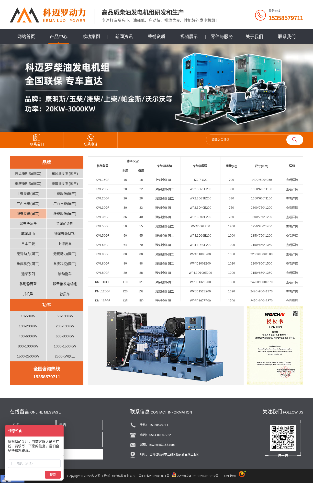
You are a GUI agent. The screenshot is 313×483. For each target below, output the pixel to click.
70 (141, 245)
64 (125, 245)
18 (141, 180)
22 (141, 189)
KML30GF (102, 207)
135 (125, 300)
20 (125, 189)
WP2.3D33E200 (200, 198)
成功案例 (91, 36)
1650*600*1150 (261, 189)
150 (141, 300)
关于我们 (254, 36)
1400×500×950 (261, 180)
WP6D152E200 (200, 291)
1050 (231, 254)
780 (231, 217)
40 (141, 217)
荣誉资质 (156, 36)
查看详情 (292, 180)
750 (231, 207)
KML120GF (102, 291)
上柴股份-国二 (164, 180)
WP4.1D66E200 (200, 235)
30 (125, 207)
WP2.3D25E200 (200, 189)
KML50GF (102, 226)
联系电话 (91, 144)
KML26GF (102, 198)
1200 (231, 226)
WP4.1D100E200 (200, 273)
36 (125, 217)
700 (231, 180)
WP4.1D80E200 (200, 245)
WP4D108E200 (200, 254)
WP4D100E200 (200, 263)
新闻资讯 (124, 36)
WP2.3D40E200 (200, 207)
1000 (231, 235)
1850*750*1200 (261, 235)
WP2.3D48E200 (200, 217)
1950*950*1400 (261, 226)
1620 (231, 291)
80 (125, 254)
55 (141, 226)
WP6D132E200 (200, 282)
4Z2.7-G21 (200, 180)
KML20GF (102, 189)
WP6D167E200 (200, 300)
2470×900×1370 (261, 282)
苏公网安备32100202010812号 (198, 476)
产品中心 (58, 36)
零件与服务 (222, 36)
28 (141, 198)
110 (125, 282)
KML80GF (102, 254)
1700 (231, 300)
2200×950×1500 (261, 254)
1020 (231, 263)
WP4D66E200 (200, 226)
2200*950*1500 (261, 263)
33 (141, 207)
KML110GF (102, 282)
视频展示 (189, 36)
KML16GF (102, 180)
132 (141, 291)
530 (231, 198)
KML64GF (102, 245)
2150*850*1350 (261, 245)
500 (231, 189)
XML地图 (230, 476)
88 (141, 254)
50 (125, 226)
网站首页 (26, 36)
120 (141, 282)
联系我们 (287, 36)
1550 (231, 282)
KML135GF (102, 300)
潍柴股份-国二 (164, 189)
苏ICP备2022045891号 (153, 476)
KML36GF (102, 217)
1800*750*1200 (261, 207)
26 (125, 198)
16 (125, 180)
